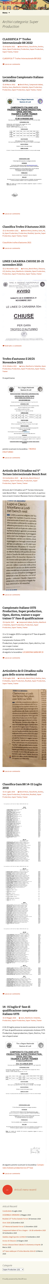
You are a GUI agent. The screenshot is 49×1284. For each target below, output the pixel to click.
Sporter (37, 233)
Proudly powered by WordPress (15, 1279)
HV (44, 230)
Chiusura (41, 268)
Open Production (13, 49)
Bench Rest (23, 46)
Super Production (36, 49)
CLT (4, 271)
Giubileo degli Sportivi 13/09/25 (14, 1237)
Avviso (25, 268)
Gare (4, 49)
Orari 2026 (6, 1222)
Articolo (25, 478)
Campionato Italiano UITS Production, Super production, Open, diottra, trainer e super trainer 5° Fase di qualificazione (23, 613)
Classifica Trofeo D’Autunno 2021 (24, 226)
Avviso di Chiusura (9, 1241)
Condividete (7, 1211)
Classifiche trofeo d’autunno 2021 (17, 242)
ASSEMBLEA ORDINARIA (11, 1215)
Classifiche (33, 46)
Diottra (40, 46)
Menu (5, 12)
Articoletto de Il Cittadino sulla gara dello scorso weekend (23, 672)
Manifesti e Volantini (20, 87)
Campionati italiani (36, 84)
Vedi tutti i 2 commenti (13, 346)
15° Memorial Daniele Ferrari (13, 1226)
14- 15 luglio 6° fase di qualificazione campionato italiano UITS (20, 1010)
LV (3, 233)
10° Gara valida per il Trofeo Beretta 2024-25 (19, 1251)
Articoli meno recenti (21, 1189)
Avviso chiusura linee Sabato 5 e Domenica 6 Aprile (21, 1244)
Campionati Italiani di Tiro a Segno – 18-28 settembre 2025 (24, 1230)
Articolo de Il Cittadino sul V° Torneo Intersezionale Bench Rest (24, 472)
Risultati (31, 233)
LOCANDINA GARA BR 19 (32, 652)
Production (25, 49)
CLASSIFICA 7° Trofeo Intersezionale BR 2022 (18, 41)
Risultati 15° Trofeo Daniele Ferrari (15, 1219)
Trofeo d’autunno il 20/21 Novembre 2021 (19, 360)
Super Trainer (7, 52)
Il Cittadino (6, 681)
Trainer (15, 52)
